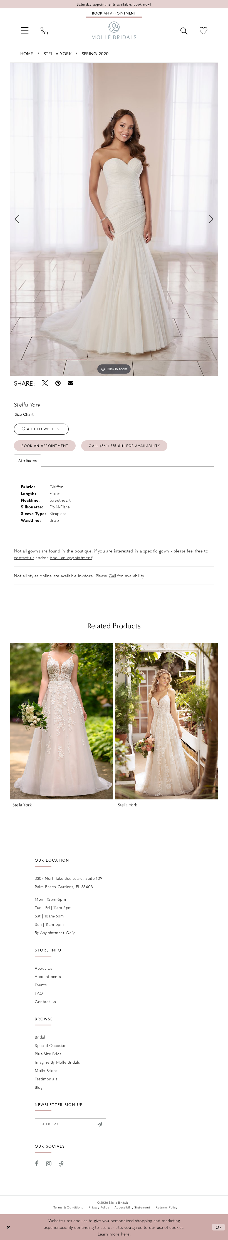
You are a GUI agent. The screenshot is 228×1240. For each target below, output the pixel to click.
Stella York (57, 54)
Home (26, 54)
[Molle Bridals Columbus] (114, 30)
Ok (218, 1227)
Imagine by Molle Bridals (57, 1062)
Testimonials (46, 1079)
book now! (142, 4)
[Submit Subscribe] (100, 1124)
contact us (24, 557)
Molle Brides (46, 1070)
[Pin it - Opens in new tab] (58, 383)
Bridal (40, 1037)
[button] (24, 30)
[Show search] (184, 30)
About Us (43, 968)
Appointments (48, 976)
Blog (39, 1087)
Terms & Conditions (68, 1207)
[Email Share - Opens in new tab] (70, 383)
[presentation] (61, 721)
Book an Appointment (44, 445)
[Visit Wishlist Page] (203, 30)
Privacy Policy (99, 1207)
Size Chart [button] (24, 414)
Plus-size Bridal (49, 1053)
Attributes (27, 460)
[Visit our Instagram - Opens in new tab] (49, 1163)
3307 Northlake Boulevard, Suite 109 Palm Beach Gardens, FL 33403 (69, 882)
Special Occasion (51, 1045)
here (125, 1234)
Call (112, 576)
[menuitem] (24, 30)
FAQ (39, 993)
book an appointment (71, 557)
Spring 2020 (95, 54)
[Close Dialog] (8, 1227)
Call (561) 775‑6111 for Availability (124, 445)
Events (41, 984)
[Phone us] (44, 30)
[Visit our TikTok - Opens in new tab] (61, 1163)
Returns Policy (166, 1207)
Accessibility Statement (132, 1207)
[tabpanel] (114, 219)
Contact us (45, 1001)
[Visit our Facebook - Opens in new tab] (37, 1163)
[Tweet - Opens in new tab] (45, 383)
